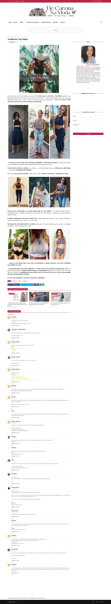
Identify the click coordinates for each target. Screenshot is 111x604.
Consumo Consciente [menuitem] (32, 22)
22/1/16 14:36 (13, 318)
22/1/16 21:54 (14, 343)
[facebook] (92, 1)
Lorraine (13, 436)
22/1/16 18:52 (14, 330)
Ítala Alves (14, 473)
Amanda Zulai (15, 487)
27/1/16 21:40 (13, 536)
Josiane (13, 396)
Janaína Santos (15, 341)
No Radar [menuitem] (55, 22)
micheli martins (15, 369)
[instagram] (97, 1)
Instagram (13, 349)
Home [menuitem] (10, 22)
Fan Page (13, 350)
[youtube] (100, 1)
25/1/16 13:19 (13, 475)
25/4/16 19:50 (14, 565)
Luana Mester (12, 42)
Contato (22, 1)
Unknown (13, 317)
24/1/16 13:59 (14, 449)
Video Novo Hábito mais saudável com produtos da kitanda (24, 379)
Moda (20, 281)
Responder (13, 325)
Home (9, 1)
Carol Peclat (14, 549)
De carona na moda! (19, 601)
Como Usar (14, 281)
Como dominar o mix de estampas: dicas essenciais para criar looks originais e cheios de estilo (17, 304)
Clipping (17, 1)
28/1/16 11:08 (14, 550)
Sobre (13, 1)
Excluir (18, 325)
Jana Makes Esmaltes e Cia (17, 348)
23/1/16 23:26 (14, 422)
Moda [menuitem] (15, 22)
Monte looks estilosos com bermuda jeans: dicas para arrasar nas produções (38, 303)
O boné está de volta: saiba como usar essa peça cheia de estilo (60, 303)
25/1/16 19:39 (14, 512)
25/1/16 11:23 (13, 461)
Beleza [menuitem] (22, 22)
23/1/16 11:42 (13, 387)
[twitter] (95, 1)
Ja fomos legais (19, 441)
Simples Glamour (16, 421)
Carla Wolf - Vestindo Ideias (18, 329)
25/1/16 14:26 (13, 488)
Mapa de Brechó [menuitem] (46, 22)
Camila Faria (14, 510)
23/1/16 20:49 (14, 411)
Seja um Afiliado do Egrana (17, 377)
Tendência (16, 36)
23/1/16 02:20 (14, 370)
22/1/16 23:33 (14, 358)
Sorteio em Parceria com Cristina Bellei (19, 378)
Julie (12, 410)
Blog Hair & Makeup (15, 375)
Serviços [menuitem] (62, 22)
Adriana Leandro (15, 357)
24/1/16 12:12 (13, 438)
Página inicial (10, 36)
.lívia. (12, 460)
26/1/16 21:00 (14, 521)
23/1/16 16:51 (13, 398)
